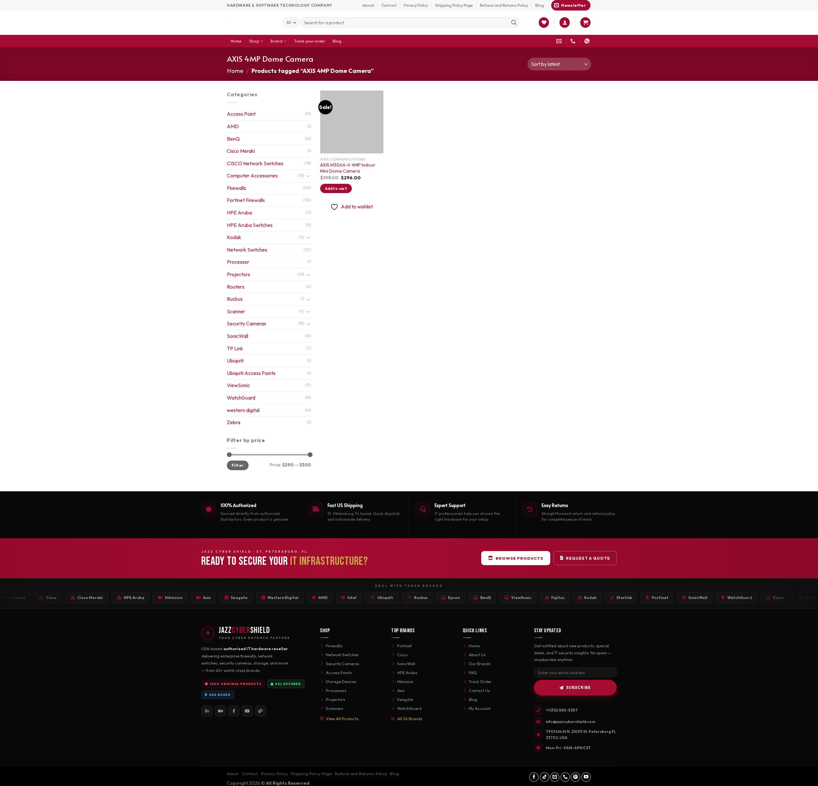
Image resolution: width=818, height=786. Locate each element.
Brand (276, 41)
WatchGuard (241, 397)
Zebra (233, 422)
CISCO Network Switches (255, 163)
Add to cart (336, 188)
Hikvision (405, 681)
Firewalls (236, 188)
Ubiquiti (235, 360)
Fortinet (404, 645)
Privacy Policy (416, 5)
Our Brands (479, 663)
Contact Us (479, 690)
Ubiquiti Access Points (251, 373)
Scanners (334, 708)
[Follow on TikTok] (544, 777)
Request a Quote (588, 558)
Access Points (339, 672)
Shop (254, 41)
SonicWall (237, 336)
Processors (336, 690)
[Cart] (585, 22)
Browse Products (519, 558)
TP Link (235, 348)
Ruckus (235, 299)
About (368, 5)
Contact (389, 5)
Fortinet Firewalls (246, 200)
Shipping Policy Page (454, 5)
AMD (233, 126)
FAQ (473, 672)
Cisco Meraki (241, 151)
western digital (243, 410)
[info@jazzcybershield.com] (559, 41)
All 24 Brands (409, 718)
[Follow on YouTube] (586, 777)
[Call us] (565, 777)
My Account (479, 708)
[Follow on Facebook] (534, 777)
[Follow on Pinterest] (575, 777)
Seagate (405, 699)
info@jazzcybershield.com (570, 721)
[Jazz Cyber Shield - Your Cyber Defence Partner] (250, 23)
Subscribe (578, 687)
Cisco (402, 654)
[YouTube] (247, 711)
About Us (477, 654)
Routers (235, 287)
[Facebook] (233, 711)
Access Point (241, 114)
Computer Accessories (252, 175)
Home (236, 41)
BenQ (233, 139)
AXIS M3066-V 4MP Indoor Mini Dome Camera (347, 168)
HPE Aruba (239, 212)
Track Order (480, 681)
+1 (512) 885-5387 (562, 710)
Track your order (309, 41)
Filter (237, 465)
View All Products (342, 718)
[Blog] (260, 711)
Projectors (238, 274)
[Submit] (513, 22)
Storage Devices (341, 681)
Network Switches (247, 249)
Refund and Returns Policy (504, 5)
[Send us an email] (554, 777)
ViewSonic (238, 385)
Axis (401, 690)
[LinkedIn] (206, 711)
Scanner (236, 311)
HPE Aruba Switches (250, 225)
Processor (238, 262)
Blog (539, 5)
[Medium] (220, 711)
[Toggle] (308, 176)
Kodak (234, 237)
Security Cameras (246, 323)
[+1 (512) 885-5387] (573, 41)
